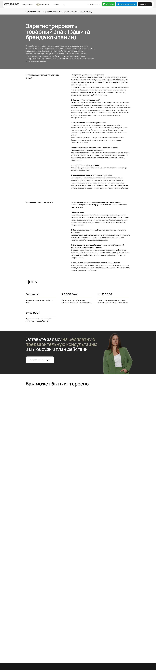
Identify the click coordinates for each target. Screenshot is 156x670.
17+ (38, 4)
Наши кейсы (44, 4)
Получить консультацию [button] (40, 360)
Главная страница (33, 12)
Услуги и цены (27, 4)
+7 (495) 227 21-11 (93, 4)
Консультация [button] (145, 4)
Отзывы (56, 4)
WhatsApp (110, 4)
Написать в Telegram (128, 4)
